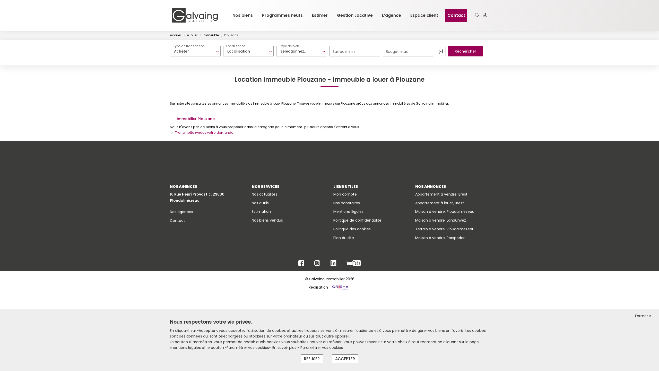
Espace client (424, 15)
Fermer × (643, 315)
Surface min (344, 51)
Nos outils (260, 203)
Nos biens (242, 15)
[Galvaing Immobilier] (195, 15)
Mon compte (345, 194)
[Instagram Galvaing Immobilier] (317, 264)
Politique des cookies (352, 229)
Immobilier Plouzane (196, 118)
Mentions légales (348, 211)
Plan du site (343, 237)
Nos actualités (264, 194)
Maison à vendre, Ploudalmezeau (444, 211)
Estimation (261, 211)
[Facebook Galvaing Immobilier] (301, 264)
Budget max (397, 51)
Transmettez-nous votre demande (204, 132)
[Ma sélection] (477, 15)
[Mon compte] (485, 15)
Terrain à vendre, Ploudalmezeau (444, 229)
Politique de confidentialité (357, 220)
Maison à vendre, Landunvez (440, 220)
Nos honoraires (346, 203)
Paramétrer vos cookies (321, 347)
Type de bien (289, 46)
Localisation (236, 46)
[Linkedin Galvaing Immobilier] (333, 264)
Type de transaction (189, 46)
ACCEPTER (345, 358)
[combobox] (195, 51)
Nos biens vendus (267, 220)
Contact (456, 15)
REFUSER (312, 358)
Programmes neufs (282, 15)
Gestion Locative (355, 15)
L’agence (391, 15)
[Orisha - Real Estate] (340, 287)
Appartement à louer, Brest (439, 203)
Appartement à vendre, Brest (441, 194)
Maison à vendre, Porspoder (440, 237)
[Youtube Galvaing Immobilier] (353, 264)
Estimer (320, 15)
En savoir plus (284, 347)
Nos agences (181, 211)
